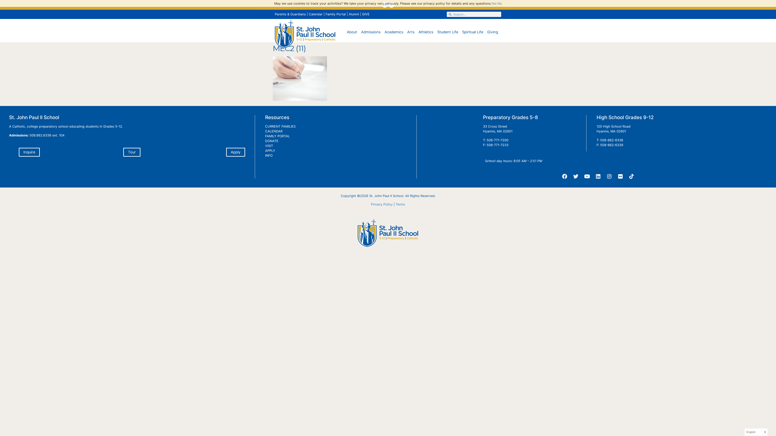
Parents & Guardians (290, 14)
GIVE (366, 14)
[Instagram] (609, 176)
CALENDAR (274, 131)
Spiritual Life (472, 32)
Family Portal (336, 14)
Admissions (371, 32)
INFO (269, 155)
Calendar (316, 14)
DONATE (271, 141)
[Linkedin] (598, 176)
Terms (400, 204)
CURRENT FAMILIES (280, 126)
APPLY (270, 151)
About (352, 32)
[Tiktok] (631, 176)
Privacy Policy (382, 204)
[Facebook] (565, 176)
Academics (394, 32)
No (500, 3)
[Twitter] (576, 176)
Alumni (354, 14)
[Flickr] (620, 176)
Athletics (426, 32)
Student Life (447, 32)
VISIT (269, 146)
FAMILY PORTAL (277, 136)
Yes (494, 3)
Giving (492, 32)
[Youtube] (587, 176)
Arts (410, 32)
